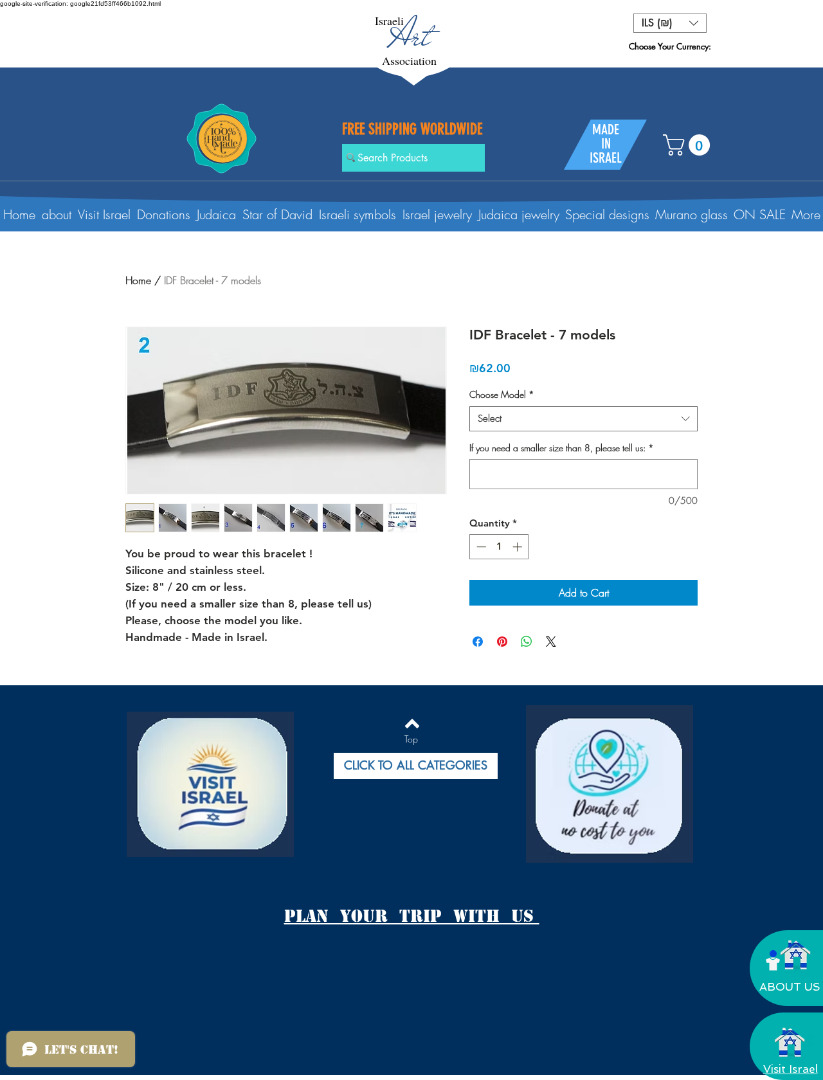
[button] (670, 23)
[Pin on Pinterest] (502, 641)
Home (138, 280)
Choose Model (501, 394)
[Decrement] (480, 547)
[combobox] (583, 418)
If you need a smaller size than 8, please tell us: (561, 448)
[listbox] (670, 23)
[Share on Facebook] (477, 641)
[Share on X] (551, 641)
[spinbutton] (499, 547)
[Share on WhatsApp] (526, 641)
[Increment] (518, 547)
